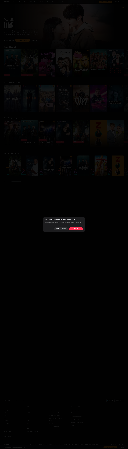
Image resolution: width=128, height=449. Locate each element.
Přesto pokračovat (61, 228)
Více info (76, 228)
